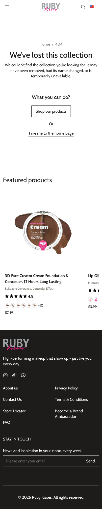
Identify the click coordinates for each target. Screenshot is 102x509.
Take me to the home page (51, 133)
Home (45, 44)
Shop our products (51, 111)
